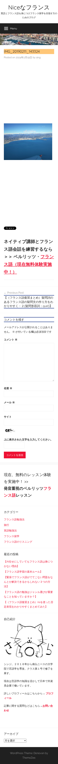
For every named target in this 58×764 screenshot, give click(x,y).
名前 (8, 388)
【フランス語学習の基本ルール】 (23, 571)
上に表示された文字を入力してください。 (28, 439)
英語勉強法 (10, 530)
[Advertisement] (29, 91)
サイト (8, 416)
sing (38, 57)
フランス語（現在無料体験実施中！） (29, 264)
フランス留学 (11, 536)
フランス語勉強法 (14, 519)
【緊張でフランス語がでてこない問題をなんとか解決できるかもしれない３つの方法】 (28, 582)
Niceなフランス (29, 7)
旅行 (6, 525)
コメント (10, 339)
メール (9, 402)
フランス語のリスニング (18, 541)
